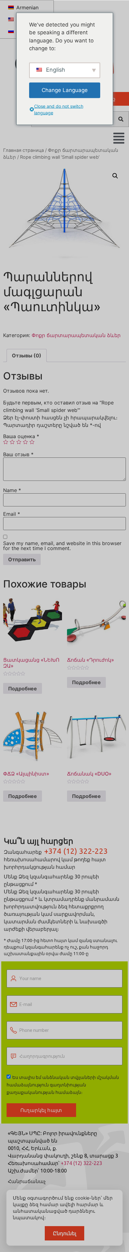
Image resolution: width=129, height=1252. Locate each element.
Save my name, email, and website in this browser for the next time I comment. (62, 546)
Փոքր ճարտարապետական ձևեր (76, 335)
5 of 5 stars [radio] (31, 441)
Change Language (65, 90)
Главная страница (23, 150)
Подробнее (22, 688)
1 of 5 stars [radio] (5, 441)
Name (12, 490)
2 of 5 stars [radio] (12, 441)
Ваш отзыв (18, 454)
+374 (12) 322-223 (76, 851)
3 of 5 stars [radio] (18, 441)
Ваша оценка (21, 436)
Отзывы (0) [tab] (26, 355)
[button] (115, 175)
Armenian (27, 7)
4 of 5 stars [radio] (25, 441)
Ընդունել (64, 1233)
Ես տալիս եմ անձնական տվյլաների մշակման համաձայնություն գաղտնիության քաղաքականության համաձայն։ (63, 1085)
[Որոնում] (121, 119)
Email (11, 513)
